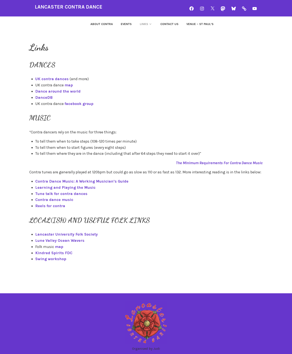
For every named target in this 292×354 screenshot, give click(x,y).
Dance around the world (58, 91)
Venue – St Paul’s (200, 24)
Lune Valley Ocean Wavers (59, 240)
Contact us (169, 24)
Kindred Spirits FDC (53, 253)
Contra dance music (54, 199)
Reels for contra (50, 206)
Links (144, 24)
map (69, 85)
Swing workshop (50, 259)
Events (126, 24)
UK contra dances (52, 79)
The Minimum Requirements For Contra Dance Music (219, 163)
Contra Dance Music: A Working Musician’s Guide (81, 181)
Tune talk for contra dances (61, 193)
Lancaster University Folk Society (66, 234)
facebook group (79, 103)
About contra (101, 24)
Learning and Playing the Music (65, 187)
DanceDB (44, 97)
